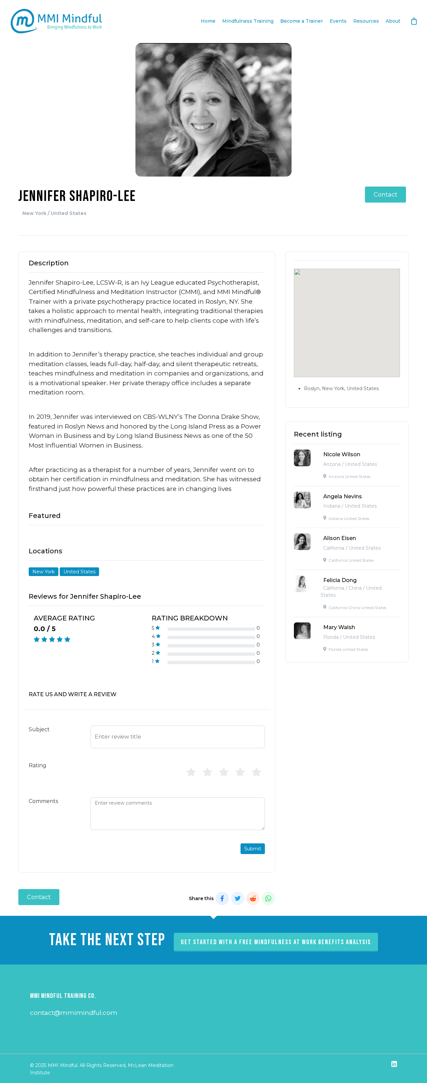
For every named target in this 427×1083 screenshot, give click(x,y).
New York (43, 572)
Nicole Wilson (341, 454)
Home (208, 21)
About (393, 21)
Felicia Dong (340, 580)
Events (338, 21)
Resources (366, 21)
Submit (252, 849)
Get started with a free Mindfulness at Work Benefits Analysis (276, 942)
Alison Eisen (339, 538)
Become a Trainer (301, 21)
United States (79, 572)
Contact (385, 194)
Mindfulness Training (248, 21)
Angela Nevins (342, 496)
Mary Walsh (339, 627)
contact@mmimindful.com (73, 1013)
